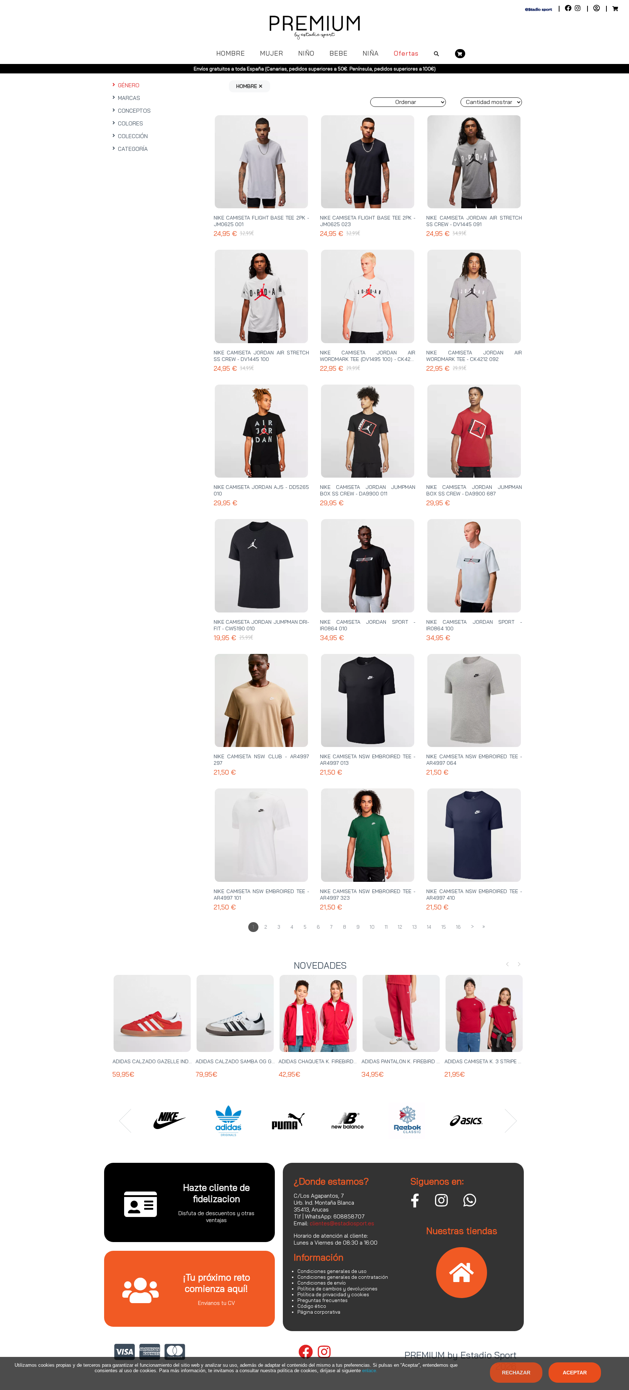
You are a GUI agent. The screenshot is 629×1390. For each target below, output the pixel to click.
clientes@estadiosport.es (342, 1223)
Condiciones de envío (321, 1283)
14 (429, 927)
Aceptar (575, 1372)
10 (372, 927)
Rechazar (516, 1372)
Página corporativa (318, 1312)
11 (386, 927)
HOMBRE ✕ (249, 86)
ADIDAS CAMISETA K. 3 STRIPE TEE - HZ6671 (496, 1061)
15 (444, 927)
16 (458, 927)
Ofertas (406, 53)
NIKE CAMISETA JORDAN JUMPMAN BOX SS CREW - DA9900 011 (367, 490)
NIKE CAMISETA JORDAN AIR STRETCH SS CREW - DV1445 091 (474, 221)
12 (400, 927)
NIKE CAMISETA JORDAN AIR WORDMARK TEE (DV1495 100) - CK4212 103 (367, 359)
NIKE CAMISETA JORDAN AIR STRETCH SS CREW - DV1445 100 (261, 355)
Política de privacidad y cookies (333, 1294)
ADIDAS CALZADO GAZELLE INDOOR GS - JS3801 (171, 1061)
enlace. (369, 1370)
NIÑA (371, 53)
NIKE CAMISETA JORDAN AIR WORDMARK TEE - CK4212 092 (474, 355)
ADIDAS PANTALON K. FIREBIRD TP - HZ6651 (413, 1061)
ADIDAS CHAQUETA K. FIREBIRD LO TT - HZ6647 (335, 1061)
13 (414, 927)
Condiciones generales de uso (332, 1271)
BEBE (338, 53)
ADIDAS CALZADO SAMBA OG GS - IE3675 (245, 1061)
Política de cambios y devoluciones (337, 1288)
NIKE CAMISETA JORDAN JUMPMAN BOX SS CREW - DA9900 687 (474, 490)
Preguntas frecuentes (322, 1300)
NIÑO (306, 53)
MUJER (271, 53)
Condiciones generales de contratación (342, 1277)
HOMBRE (230, 53)
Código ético (311, 1306)
